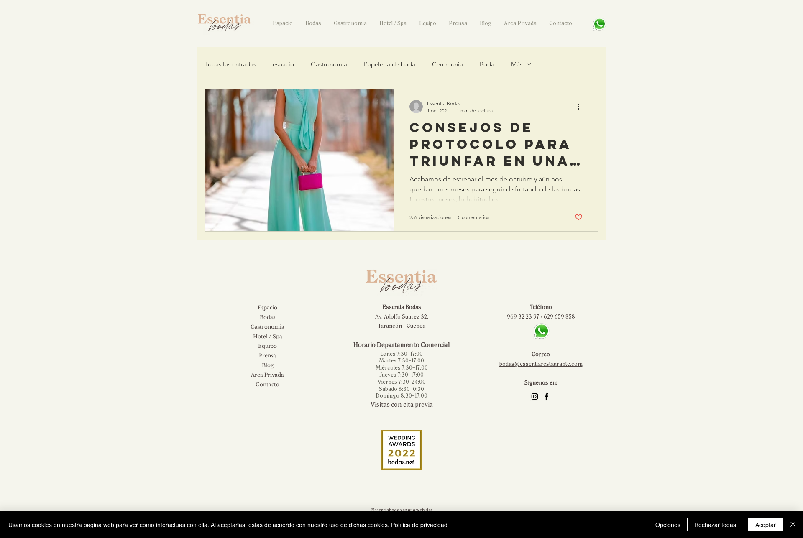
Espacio (267, 307)
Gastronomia (267, 327)
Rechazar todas (715, 524)
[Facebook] (546, 396)
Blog (268, 365)
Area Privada (267, 375)
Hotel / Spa (267, 336)
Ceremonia (447, 64)
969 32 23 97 (523, 317)
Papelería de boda (389, 64)
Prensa (267, 355)
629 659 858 (559, 317)
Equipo (267, 346)
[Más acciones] (581, 107)
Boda (487, 64)
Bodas (267, 317)
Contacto (267, 384)
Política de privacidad (419, 524)
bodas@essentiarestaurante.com (541, 364)
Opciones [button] (667, 524)
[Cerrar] (793, 524)
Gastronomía (329, 64)
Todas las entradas (230, 64)
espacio (283, 64)
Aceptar (765, 524)
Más (516, 64)
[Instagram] (534, 396)
